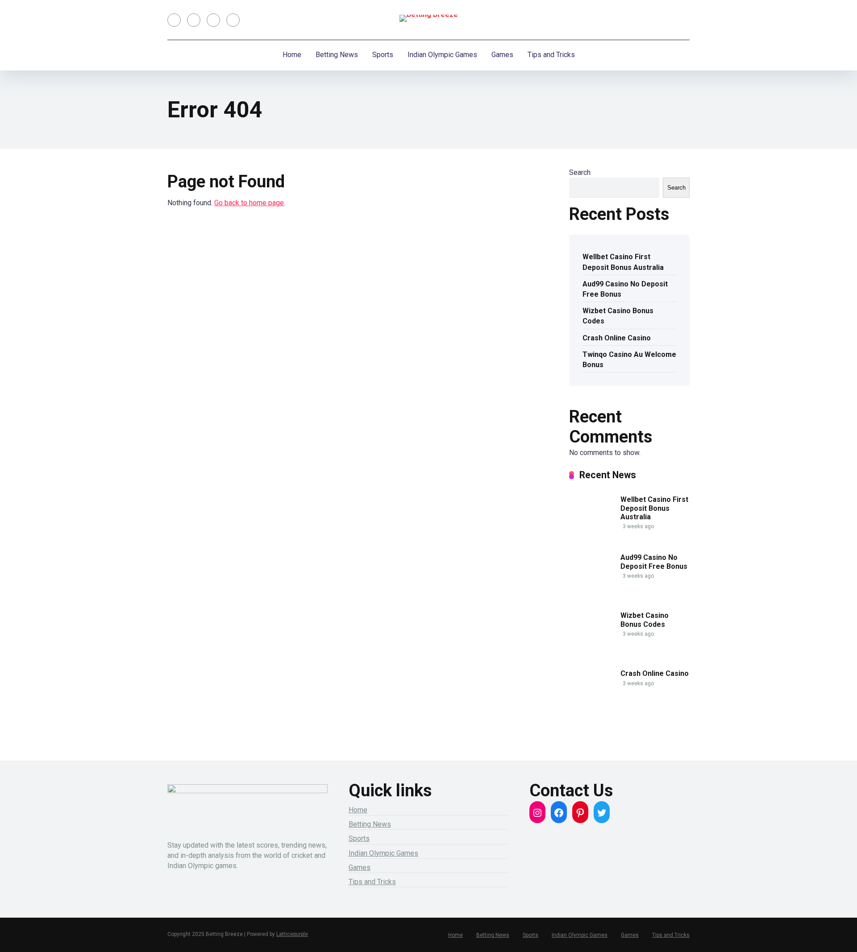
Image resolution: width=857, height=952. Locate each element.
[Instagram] (213, 20)
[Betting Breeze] (428, 18)
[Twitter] (193, 20)
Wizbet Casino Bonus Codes (617, 315)
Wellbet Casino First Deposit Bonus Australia (623, 261)
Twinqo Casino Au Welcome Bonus (629, 359)
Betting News (337, 54)
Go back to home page (249, 203)
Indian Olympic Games (442, 54)
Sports (382, 54)
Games (502, 54)
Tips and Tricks (551, 54)
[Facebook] (174, 20)
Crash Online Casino (616, 338)
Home (292, 54)
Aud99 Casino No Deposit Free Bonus (625, 289)
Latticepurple (292, 934)
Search (580, 172)
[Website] (233, 20)
